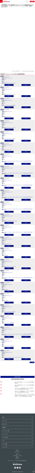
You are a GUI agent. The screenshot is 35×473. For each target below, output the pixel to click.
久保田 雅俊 (6, 255)
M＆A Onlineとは (17, 451)
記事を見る (9, 107)
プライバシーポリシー (17, 452)
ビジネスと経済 (5, 437)
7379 (9, 4)
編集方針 (17, 450)
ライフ (4, 440)
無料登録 (32, 1)
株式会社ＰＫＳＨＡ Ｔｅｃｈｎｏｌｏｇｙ (9, 127)
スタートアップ (5, 434)
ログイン (27, 1)
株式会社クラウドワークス (7, 116)
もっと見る (32, 362)
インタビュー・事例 (6, 430)
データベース (5, 420)
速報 (3, 417)
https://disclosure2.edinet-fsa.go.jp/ (28, 71)
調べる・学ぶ (5, 424)
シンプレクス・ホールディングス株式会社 (9, 105)
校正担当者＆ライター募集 (17, 455)
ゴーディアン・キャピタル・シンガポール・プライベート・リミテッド (13, 357)
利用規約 (17, 454)
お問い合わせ (17, 458)
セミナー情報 (5, 443)
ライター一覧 (5, 447)
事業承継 (4, 427)
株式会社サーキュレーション (8, 100)
